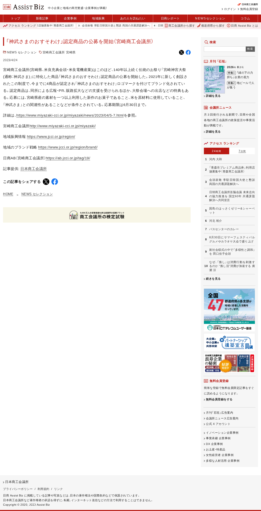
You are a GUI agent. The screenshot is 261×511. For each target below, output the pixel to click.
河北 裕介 (215, 220)
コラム (245, 18)
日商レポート (170, 18)
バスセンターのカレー (224, 229)
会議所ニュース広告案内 (222, 418)
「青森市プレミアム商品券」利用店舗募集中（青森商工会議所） (232, 169)
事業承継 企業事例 (218, 438)
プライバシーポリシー (18, 489)
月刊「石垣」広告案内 (219, 412)
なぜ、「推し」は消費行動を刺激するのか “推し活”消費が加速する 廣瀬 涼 (232, 266)
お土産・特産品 (215, 449)
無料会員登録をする (219, 399)
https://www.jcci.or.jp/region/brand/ (67, 147)
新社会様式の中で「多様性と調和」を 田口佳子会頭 (232, 252)
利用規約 (43, 489)
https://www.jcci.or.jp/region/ (51, 137)
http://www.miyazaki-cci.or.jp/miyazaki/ (63, 126)
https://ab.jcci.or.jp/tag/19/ (68, 158)
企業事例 (70, 18)
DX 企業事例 (214, 444)
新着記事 (42, 18)
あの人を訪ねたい (132, 18)
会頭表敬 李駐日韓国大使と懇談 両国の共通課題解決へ (108, 25)
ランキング (22, 25)
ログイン (230, 9)
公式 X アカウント (218, 423)
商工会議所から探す (181, 25)
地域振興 (98, 18)
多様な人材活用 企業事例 (222, 460)
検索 (250, 48)
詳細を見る (213, 95)
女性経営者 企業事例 (219, 455)
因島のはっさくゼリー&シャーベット (232, 210)
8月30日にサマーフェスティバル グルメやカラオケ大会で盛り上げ (232, 239)
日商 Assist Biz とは (244, 25)
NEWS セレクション (22, 52)
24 (216, 151)
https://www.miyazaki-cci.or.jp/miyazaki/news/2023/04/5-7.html (70, 115)
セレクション (210, 18)
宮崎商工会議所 (54, 52)
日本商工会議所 (33, 169)
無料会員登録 (249, 9)
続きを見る (213, 278)
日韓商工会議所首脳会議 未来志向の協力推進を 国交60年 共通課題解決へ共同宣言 (232, 196)
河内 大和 (215, 159)
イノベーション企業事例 (222, 432)
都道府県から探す (213, 25)
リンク (58, 489)
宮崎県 (71, 52)
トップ (15, 18)
